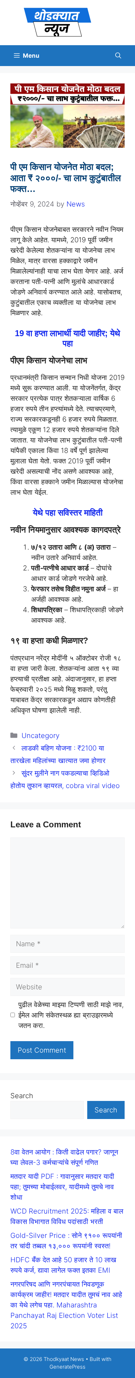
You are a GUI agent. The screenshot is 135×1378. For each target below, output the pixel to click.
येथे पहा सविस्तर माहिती (67, 512)
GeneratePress (68, 1366)
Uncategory (40, 735)
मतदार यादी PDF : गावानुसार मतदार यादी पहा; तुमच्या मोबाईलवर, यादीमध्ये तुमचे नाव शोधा (62, 1186)
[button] (118, 55)
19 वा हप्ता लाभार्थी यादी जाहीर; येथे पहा (67, 338)
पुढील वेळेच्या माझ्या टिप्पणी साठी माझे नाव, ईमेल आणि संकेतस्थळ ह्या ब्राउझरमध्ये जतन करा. (71, 1015)
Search (21, 1096)
